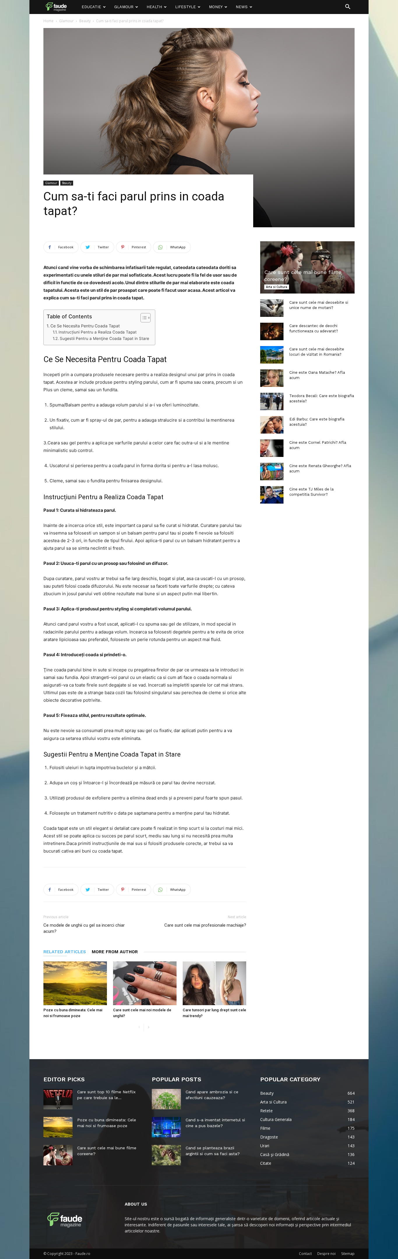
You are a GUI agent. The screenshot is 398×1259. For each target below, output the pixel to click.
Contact (305, 1253)
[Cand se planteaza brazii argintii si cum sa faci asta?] (166, 1155)
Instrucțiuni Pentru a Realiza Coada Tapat (98, 332)
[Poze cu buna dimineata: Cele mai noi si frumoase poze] (75, 983)
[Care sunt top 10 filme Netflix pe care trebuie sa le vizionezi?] (58, 1099)
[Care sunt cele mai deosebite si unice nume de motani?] (271, 308)
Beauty (85, 20)
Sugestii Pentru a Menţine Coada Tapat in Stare (104, 338)
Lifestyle (185, 7)
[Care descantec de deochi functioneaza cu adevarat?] (271, 331)
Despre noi (326, 1253)
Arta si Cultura (276, 287)
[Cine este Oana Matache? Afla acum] (271, 378)
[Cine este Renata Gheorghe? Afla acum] (271, 471)
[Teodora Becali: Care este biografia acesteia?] (271, 401)
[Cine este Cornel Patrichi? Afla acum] (271, 448)
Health (154, 7)
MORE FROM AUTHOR (115, 951)
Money (216, 7)
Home (48, 20)
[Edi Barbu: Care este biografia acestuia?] (271, 425)
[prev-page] (139, 1027)
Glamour (123, 7)
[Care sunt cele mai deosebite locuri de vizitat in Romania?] (271, 355)
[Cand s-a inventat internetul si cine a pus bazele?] (166, 1127)
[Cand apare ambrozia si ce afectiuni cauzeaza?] (166, 1099)
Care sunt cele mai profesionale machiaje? (205, 925)
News (242, 7)
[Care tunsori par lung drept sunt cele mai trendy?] (214, 983)
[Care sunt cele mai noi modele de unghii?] (145, 983)
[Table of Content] (145, 317)
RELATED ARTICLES (64, 951)
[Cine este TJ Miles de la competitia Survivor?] (271, 495)
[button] (348, 7)
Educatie (91, 7)
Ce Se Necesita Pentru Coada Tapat (85, 325)
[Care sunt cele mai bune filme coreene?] (307, 267)
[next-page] (148, 1027)
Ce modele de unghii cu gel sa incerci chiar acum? (84, 928)
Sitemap (348, 1253)
